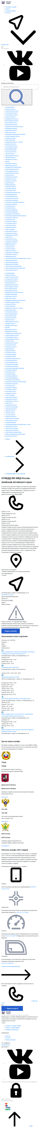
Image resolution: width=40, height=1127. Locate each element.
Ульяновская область (11, 254)
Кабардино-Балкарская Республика (15, 134)
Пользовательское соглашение (28, 1082)
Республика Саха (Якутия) (12, 214)
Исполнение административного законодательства (15, 698)
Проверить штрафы (10, 7)
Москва (7, 161)
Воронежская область (11, 124)
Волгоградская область (11, 120)
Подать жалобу (11, 631)
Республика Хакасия (11, 221)
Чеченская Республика (11, 262)
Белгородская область (11, 115)
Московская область (11, 163)
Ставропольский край (11, 241)
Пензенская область (11, 181)
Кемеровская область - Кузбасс (14, 142)
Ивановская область (11, 130)
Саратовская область (11, 231)
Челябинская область (11, 260)
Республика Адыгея (10, 188)
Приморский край (10, 184)
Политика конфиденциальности (10, 1082)
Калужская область (10, 138)
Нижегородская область (12, 169)
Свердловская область (11, 235)
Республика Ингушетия (11, 198)
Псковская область (10, 186)
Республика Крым (10, 208)
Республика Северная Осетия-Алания (15, 215)
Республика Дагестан (11, 196)
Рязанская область (10, 225)
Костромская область (11, 146)
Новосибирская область (12, 173)
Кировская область (10, 144)
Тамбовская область (11, 243)
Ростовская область (11, 223)
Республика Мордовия (11, 212)
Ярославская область (11, 270)
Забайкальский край (11, 128)
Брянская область (10, 117)
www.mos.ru (4, 797)
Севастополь (9, 237)
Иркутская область (10, 132)
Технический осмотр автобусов (10, 667)
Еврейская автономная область (14, 126)
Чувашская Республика (11, 264)
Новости (7, 9)
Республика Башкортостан (12, 192)
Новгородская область (11, 171)
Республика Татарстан (11, 217)
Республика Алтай (10, 190)
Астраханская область (11, 113)
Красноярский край (10, 150)
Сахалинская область (11, 233)
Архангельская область (12, 111)
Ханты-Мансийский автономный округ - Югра (17, 258)
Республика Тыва (10, 219)
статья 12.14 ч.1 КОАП (22, 912)
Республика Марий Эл (11, 210)
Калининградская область (12, 136)
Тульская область (10, 248)
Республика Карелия (11, 204)
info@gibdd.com (5, 1045)
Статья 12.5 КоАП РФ (7, 963)
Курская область (10, 153)
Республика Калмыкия (11, 200)
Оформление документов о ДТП (10, 677)
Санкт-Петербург (10, 229)
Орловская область (10, 179)
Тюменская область (10, 250)
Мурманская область (11, 165)
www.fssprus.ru (5, 846)
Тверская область (10, 245)
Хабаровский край (10, 256)
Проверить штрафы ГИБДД (13, 1026)
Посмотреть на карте (7, 594)
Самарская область (10, 227)
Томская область (10, 246)
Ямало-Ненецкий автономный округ (15, 268)
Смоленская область (11, 239)
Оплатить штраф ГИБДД (12, 1027)
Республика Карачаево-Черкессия (14, 202)
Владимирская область (11, 119)
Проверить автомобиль (12, 1029)
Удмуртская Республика (12, 252)
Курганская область (11, 151)
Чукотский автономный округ (13, 266)
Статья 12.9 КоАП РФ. (11, 936)
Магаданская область (11, 159)
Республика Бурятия (11, 194)
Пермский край (9, 183)
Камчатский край (10, 140)
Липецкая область (10, 157)
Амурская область (10, 109)
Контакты (8, 12)
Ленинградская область (12, 155)
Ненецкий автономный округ (13, 167)
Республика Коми (10, 206)
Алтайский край (9, 107)
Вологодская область (11, 122)
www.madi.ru (4, 821)
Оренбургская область (11, 177)
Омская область (9, 175)
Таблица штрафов (10, 11)
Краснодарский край (11, 148)
